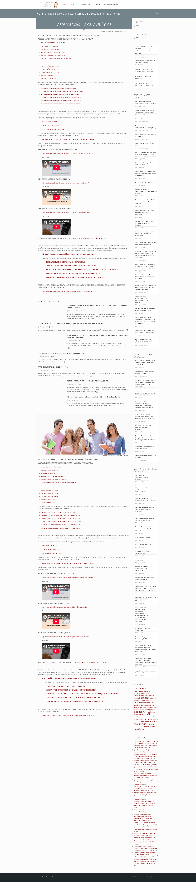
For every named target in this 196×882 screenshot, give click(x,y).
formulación (145, 703)
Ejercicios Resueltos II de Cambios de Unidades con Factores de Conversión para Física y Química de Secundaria (145, 861)
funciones (145, 705)
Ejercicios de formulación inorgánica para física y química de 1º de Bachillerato (144, 782)
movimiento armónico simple (141, 717)
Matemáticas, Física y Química (147, 877)
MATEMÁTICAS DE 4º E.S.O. (49, 75)
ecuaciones (152, 695)
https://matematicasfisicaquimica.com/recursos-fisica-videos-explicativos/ (65, 183)
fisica (137, 702)
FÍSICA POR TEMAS (49, 121)
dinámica (138, 695)
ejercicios (144, 697)
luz (149, 712)
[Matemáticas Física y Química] (49, 4)
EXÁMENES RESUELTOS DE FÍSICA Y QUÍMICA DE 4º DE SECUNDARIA (61, 101)
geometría (151, 705)
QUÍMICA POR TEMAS (50, 125)
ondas (142, 719)
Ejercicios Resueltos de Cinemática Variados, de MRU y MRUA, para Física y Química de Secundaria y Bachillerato (145, 803)
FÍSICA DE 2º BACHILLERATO (49, 46)
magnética (137, 714)
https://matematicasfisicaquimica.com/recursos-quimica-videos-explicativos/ (66, 212)
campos (149, 691)
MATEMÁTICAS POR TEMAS (53, 129)
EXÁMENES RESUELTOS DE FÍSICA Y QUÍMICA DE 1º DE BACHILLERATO (62, 91)
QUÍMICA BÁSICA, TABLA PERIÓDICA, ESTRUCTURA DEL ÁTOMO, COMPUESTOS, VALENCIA (72, 323)
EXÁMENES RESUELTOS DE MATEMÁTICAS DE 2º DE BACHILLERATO (61, 94)
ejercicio (136, 698)
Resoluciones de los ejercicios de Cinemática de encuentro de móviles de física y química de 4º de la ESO (145, 848)
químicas (155, 719)
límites (152, 712)
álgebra (136, 729)
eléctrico (142, 700)
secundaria (140, 724)
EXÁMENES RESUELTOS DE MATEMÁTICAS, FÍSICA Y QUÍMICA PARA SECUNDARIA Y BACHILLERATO (145, 61)
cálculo (143, 693)
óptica (141, 729)
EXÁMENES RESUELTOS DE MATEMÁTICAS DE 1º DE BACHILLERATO (61, 97)
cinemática (137, 693)
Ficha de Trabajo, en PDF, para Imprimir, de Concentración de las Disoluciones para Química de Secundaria (145, 756)
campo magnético (140, 691)
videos (154, 726)
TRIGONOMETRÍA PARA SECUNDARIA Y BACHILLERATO (87, 381)
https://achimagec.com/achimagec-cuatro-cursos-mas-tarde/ (69, 254)
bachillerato (141, 688)
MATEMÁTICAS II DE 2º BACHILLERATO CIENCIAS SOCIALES (58, 58)
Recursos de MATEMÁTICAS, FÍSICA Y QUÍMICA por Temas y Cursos (68, 139)
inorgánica (150, 709)
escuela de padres (150, 700)
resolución (144, 722)
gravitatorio (147, 707)
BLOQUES (134, 877)
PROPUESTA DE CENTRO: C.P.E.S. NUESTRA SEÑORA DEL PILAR (61, 353)
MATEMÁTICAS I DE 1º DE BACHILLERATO (53, 52)
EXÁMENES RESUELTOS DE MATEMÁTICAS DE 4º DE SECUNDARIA (60, 104)
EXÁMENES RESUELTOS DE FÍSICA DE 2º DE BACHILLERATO (58, 88)
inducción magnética (140, 710)
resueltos (153, 721)
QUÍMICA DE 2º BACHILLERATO (50, 49)
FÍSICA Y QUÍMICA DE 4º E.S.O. (50, 66)
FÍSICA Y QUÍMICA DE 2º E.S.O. (50, 72)
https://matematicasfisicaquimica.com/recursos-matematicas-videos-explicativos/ (67, 153)
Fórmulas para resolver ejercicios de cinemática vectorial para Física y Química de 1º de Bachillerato (144, 835)
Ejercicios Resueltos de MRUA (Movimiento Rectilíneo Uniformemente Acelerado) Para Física (145, 775)
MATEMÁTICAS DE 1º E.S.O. (49, 78)
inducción (154, 707)
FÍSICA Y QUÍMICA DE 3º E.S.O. (50, 69)
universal (147, 727)
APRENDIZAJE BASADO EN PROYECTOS (53, 367)
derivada (147, 693)
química (148, 719)
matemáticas (147, 714)
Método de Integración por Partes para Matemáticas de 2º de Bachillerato (93, 397)
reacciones (137, 722)
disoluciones (145, 695)
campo (151, 689)
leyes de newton (141, 712)
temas (142, 727)
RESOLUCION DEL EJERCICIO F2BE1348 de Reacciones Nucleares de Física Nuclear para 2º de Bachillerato (145, 50)
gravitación (138, 707)
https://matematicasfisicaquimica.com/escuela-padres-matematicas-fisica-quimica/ (68, 291)
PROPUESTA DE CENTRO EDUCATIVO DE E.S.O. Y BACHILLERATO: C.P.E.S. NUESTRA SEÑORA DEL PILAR (145, 788)
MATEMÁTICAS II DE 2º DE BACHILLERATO (53, 55)
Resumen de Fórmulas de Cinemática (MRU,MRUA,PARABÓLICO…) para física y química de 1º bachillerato (146, 855)
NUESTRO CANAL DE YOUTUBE (94, 238)
